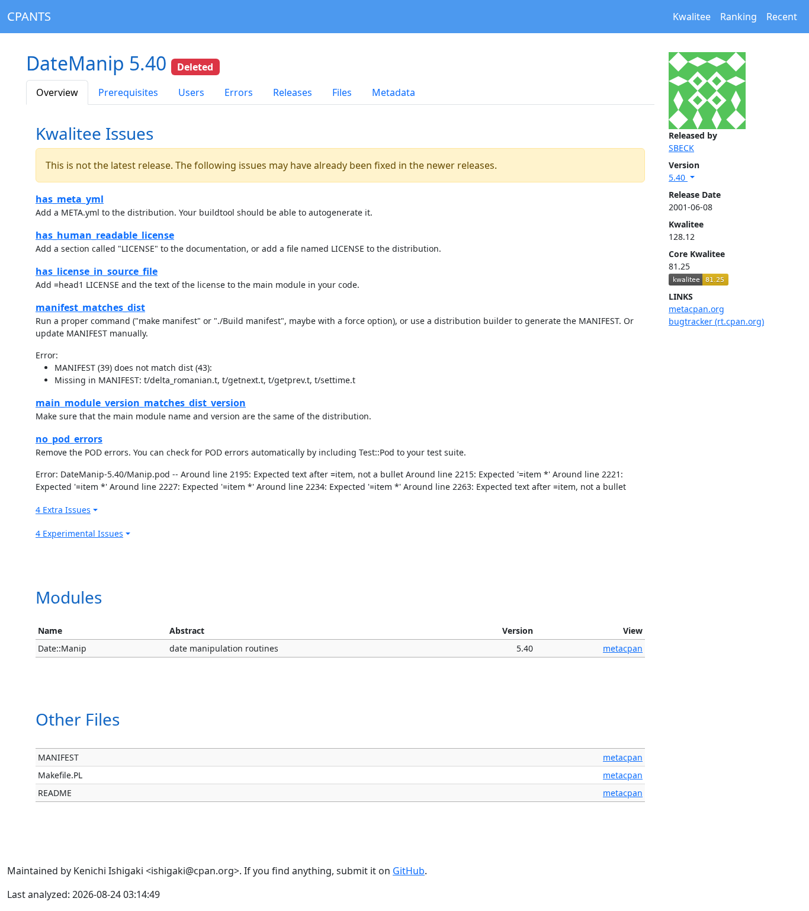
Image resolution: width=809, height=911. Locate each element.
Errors (238, 92)
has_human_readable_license (105, 235)
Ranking (738, 16)
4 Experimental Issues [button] (79, 533)
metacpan (623, 648)
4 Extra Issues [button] (63, 509)
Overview (57, 92)
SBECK (681, 147)
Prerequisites (128, 92)
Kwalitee (692, 16)
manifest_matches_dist (90, 307)
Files (342, 92)
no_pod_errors (69, 438)
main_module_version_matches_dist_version (141, 402)
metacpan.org (696, 309)
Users (191, 92)
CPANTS (29, 16)
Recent (781, 16)
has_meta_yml (70, 199)
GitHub (409, 870)
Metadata (393, 92)
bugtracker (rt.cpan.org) (716, 321)
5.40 (678, 177)
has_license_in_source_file (97, 271)
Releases (292, 92)
